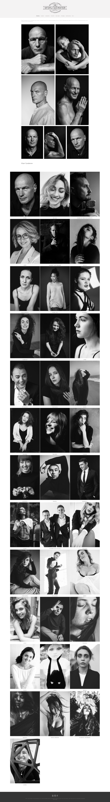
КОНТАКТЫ (68, 15)
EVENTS (52, 15)
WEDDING (47, 15)
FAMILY (42, 15)
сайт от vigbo (55, 799)
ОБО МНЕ (58, 15)
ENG (73, 15)
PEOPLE (38, 15)
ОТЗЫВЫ (63, 15)
